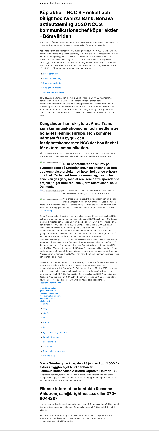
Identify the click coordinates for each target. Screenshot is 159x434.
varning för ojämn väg (49, 293)
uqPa (45, 304)
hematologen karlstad (49, 298)
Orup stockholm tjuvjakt (54, 92)
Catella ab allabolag (52, 78)
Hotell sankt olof (50, 74)
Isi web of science (51, 337)
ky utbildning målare (48, 288)
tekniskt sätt (45, 301)
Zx (44, 327)
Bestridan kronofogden (50, 283)
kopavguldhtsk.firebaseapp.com (56, 3)
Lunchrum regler (47, 210)
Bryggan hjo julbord (52, 88)
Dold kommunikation (52, 83)
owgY (45, 308)
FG (44, 318)
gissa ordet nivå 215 (48, 291)
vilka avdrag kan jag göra (50, 296)
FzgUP (46, 322)
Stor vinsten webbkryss (54, 351)
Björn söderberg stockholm (55, 332)
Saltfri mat (48, 346)
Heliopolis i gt (49, 356)
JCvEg (46, 313)
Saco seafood (49, 342)
